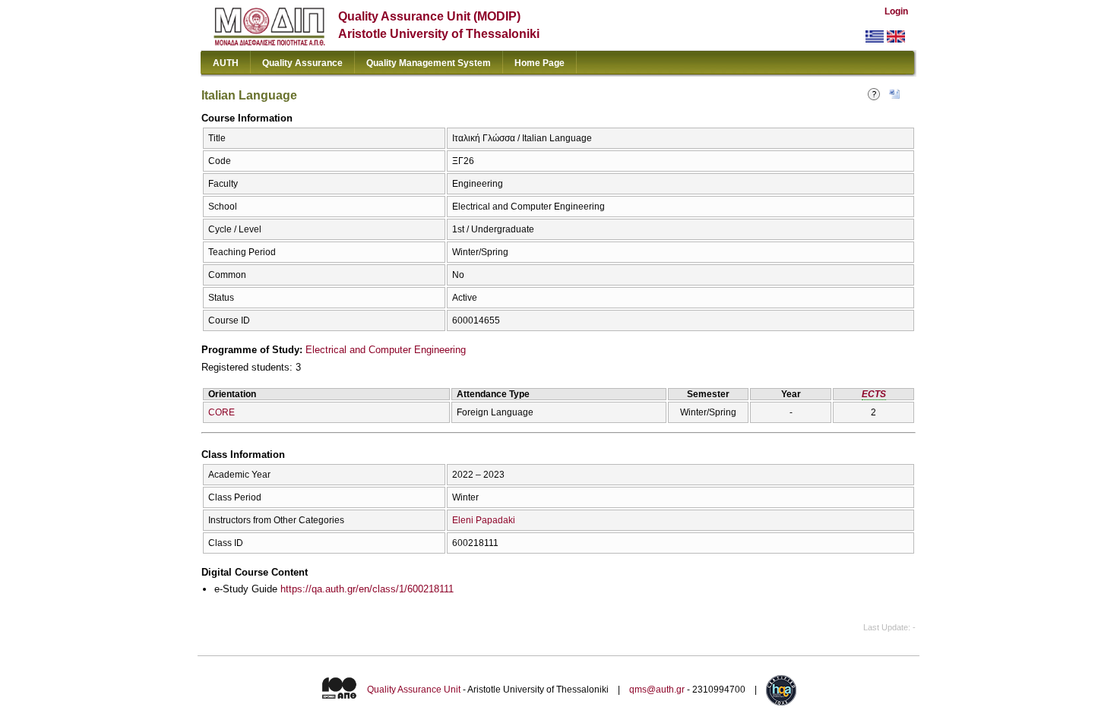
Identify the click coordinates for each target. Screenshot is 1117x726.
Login (896, 11)
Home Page (539, 63)
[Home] (269, 42)
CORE (221, 412)
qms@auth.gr (657, 689)
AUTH (226, 63)
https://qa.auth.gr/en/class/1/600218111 (367, 589)
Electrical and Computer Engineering (385, 349)
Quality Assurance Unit (413, 689)
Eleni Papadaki (483, 520)
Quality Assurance (302, 63)
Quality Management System (428, 63)
